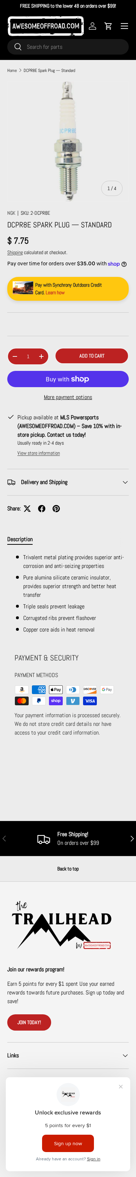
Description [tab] (20, 539)
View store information (38, 453)
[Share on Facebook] (41, 508)
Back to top (68, 868)
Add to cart (91, 355)
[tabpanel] (68, 593)
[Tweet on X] (27, 508)
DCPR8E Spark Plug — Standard (49, 70)
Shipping (15, 252)
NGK (11, 213)
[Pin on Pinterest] (56, 508)
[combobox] (68, 47)
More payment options (68, 397)
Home (12, 70)
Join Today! (29, 1022)
